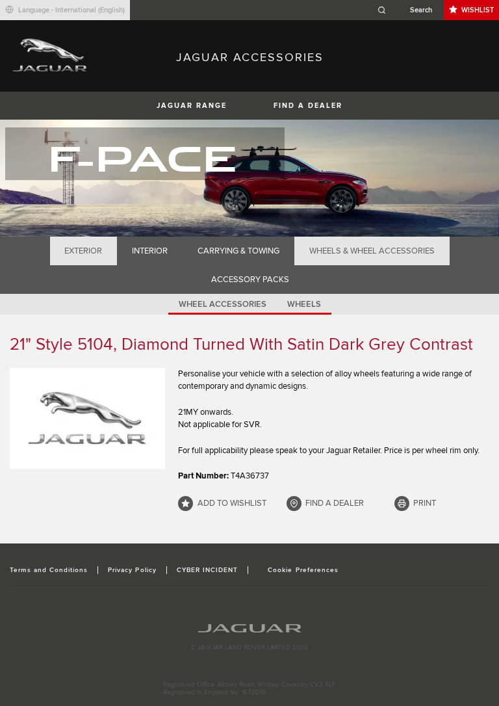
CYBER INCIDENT (207, 570)
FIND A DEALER (308, 105)
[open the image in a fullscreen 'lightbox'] (87, 418)
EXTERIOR (83, 251)
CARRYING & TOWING (238, 251)
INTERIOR (150, 251)
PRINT (424, 503)
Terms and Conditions (49, 570)
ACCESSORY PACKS (250, 279)
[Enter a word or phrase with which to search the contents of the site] (409, 10)
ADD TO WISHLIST (232, 503)
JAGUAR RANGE (192, 105)
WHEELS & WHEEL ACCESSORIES (372, 251)
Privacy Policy (132, 570)
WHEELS (304, 304)
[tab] (83, 251)
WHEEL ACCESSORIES (222, 304)
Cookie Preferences (303, 570)
